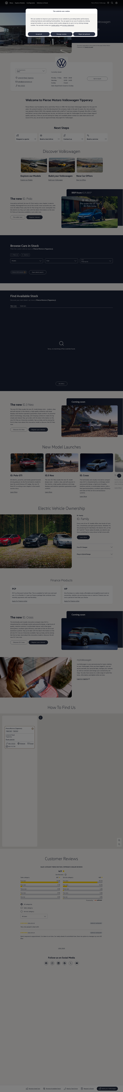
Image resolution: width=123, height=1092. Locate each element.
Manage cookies (61, 34)
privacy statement (68, 25)
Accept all (39, 34)
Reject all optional (84, 34)
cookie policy (55, 25)
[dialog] (61, 546)
